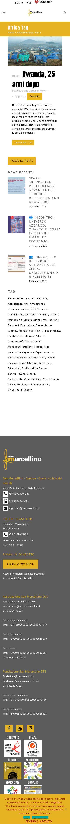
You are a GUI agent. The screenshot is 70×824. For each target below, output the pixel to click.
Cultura (54, 314)
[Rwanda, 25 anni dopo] (35, 51)
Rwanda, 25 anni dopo (33, 79)
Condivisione (15, 314)
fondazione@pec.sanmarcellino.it (21, 681)
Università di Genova (20, 389)
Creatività (42, 314)
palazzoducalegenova (21, 352)
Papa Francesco (44, 352)
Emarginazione (50, 319)
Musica (38, 346)
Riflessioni (14, 368)
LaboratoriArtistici (34, 336)
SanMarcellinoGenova (35, 368)
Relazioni (32, 363)
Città (33, 309)
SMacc (11, 384)
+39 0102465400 (18, 534)
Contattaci (23, 2)
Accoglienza (15, 303)
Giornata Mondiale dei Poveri (25, 330)
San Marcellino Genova (21, 373)
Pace (47, 346)
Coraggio (30, 314)
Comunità (43, 309)
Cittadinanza (37, 303)
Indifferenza (15, 336)
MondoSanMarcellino (20, 346)
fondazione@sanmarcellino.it (18, 676)
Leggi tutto (23, 143)
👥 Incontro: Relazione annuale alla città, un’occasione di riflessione (44, 267)
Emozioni (13, 325)
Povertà (51, 357)
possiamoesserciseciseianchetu (26, 357)
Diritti (36, 319)
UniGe (45, 384)
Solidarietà (23, 384)
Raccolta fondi (16, 363)
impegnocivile (52, 330)
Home (11, 32)
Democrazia (15, 319)
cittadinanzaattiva (18, 309)
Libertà (38, 341)
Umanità (36, 384)
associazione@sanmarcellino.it (19, 601)
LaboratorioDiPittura (20, 341)
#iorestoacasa (16, 298)
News (43, 90)
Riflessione (45, 363)
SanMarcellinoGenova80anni (25, 379)
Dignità (28, 319)
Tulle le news (22, 160)
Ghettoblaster (44, 325)
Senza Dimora (51, 379)
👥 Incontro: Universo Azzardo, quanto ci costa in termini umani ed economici (45, 229)
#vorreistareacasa (36, 298)
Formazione (27, 325)
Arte (26, 303)
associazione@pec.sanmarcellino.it (21, 606)
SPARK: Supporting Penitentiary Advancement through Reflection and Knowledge (44, 190)
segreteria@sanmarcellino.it (23, 508)
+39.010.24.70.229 (18, 493)
